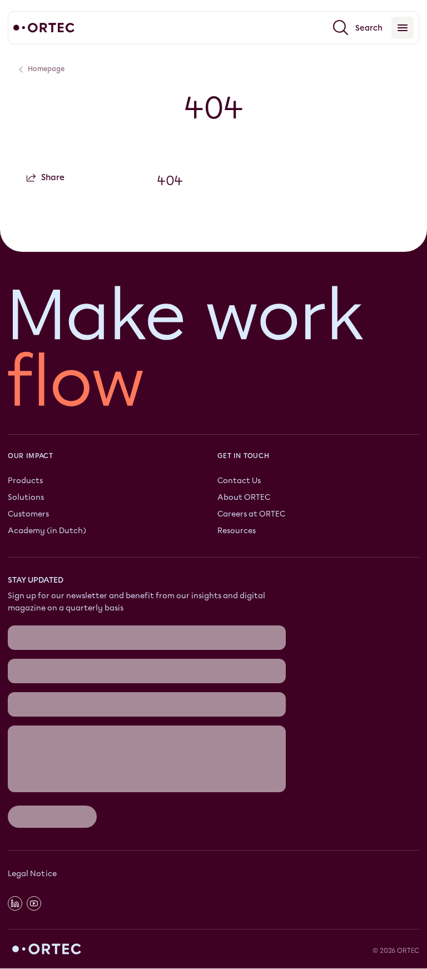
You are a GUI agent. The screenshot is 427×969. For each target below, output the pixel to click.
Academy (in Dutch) (47, 530)
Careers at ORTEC (251, 514)
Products (25, 480)
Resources (236, 530)
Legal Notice (32, 874)
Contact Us (239, 480)
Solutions (26, 497)
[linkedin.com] (15, 903)
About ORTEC (243, 497)
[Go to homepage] (44, 27)
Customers (28, 514)
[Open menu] (402, 28)
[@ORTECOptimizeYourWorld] (34, 903)
